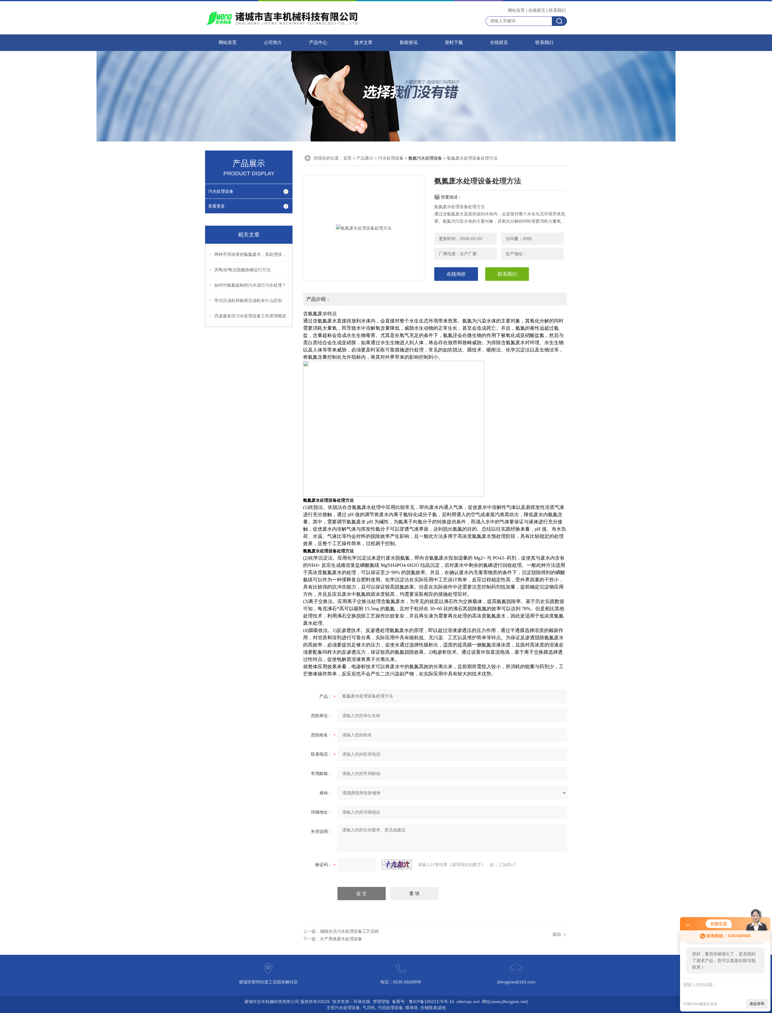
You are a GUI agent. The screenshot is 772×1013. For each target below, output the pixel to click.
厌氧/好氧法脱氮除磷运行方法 (242, 269)
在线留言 (536, 10)
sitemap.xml (468, 1001)
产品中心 (318, 42)
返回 (556, 934)
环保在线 (361, 1001)
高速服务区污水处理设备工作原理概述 (250, 315)
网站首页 (516, 10)
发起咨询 (757, 1004)
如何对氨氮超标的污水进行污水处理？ (250, 285)
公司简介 (273, 42)
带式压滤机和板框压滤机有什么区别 (248, 300)
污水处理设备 (220, 191)
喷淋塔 (411, 1007)
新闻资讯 (409, 42)
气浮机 (368, 1007)
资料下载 (454, 42)
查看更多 (216, 206)
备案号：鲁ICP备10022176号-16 (423, 1001)
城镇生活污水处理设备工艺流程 (349, 931)
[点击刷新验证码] (397, 864)
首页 (347, 158)
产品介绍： (318, 299)
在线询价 (456, 274)
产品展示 (364, 158)
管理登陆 (381, 1001)
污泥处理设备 (390, 1007)
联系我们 (557, 10)
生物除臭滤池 (433, 1007)
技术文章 (363, 42)
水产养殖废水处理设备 (341, 938)
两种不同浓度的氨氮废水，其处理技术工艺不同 (252, 254)
